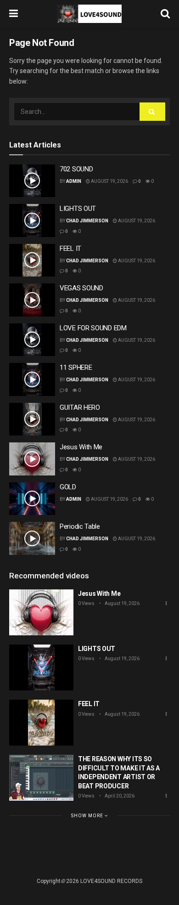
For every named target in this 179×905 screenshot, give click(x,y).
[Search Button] (165, 14)
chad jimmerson (87, 220)
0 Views (86, 603)
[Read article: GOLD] (32, 498)
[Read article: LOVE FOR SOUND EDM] (32, 339)
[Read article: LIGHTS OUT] (32, 220)
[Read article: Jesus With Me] (32, 458)
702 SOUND (76, 169)
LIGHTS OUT (78, 208)
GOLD (68, 487)
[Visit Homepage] (89, 14)
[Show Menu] (13, 14)
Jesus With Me (81, 447)
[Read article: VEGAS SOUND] (32, 300)
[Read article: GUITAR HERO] (32, 419)
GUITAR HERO (80, 407)
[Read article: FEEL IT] (32, 260)
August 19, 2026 (109, 181)
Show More (88, 815)
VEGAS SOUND (81, 288)
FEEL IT (70, 248)
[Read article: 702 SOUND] (32, 181)
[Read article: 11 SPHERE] (32, 379)
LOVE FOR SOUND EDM (93, 328)
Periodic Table (80, 526)
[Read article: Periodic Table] (32, 538)
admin (73, 181)
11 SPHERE (76, 367)
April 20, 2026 (119, 795)
